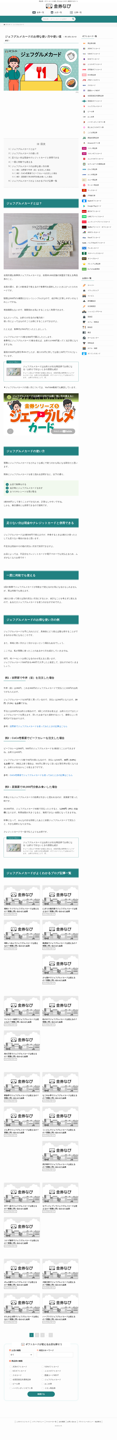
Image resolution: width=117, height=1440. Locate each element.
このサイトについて (23, 1422)
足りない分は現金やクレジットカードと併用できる (35, 157)
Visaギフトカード (94, 237)
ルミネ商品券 (92, 174)
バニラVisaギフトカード (96, 243)
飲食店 (90, 327)
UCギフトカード (19, 1371)
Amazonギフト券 (94, 143)
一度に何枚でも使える (22, 162)
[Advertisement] (41, 114)
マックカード (92, 190)
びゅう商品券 (92, 169)
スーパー (91, 285)
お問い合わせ (71, 1422)
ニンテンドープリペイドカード (99, 222)
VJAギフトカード (52, 1367)
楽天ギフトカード (94, 211)
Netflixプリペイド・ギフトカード (99, 227)
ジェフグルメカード (53, 1380)
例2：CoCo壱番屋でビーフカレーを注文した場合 (36, 173)
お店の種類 (16, 1350)
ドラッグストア (93, 290)
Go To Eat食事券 (94, 269)
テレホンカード (93, 248)
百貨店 (90, 317)
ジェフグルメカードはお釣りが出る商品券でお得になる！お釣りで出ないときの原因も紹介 (47, 367)
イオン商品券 (50, 1388)
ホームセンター (93, 338)
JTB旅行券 (91, 195)
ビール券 (16, 1384)
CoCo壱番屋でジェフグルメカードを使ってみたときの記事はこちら (41, 775)
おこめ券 (48, 1384)
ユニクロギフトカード (96, 159)
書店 (89, 332)
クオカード (17, 1375)
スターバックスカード (96, 253)
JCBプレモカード (94, 232)
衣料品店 (91, 343)
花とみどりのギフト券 (96, 127)
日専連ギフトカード (95, 69)
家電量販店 (92, 301)
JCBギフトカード (20, 1367)
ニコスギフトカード (53, 1371)
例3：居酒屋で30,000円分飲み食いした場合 (34, 177)
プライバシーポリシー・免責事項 (89, 1422)
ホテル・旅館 (92, 348)
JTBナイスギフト (94, 80)
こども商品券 (92, 132)
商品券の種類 (17, 1361)
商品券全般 (92, 43)
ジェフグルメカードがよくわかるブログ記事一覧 (34, 181)
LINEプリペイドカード (96, 216)
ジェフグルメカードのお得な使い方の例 (30, 166)
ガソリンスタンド (94, 353)
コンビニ (91, 296)
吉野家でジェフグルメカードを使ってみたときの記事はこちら (38, 726)
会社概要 (62, 1422)
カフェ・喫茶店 (93, 322)
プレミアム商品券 (94, 264)
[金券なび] (58, 6)
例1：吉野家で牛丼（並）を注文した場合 (33, 170)
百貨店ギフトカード (95, 101)
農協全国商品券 (93, 138)
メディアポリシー (38, 1422)
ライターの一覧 (51, 1422)
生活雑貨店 (92, 306)
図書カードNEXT (52, 1375)
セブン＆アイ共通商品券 (96, 164)
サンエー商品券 (93, 185)
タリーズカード (93, 258)
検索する (41, 1394)
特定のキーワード (46, 1350)
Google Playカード (94, 206)
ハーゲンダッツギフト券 (23, 1388)
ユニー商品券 (92, 180)
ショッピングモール (95, 311)
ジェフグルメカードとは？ (24, 149)
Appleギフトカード (94, 201)
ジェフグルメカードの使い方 (25, 153)
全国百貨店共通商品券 (22, 1380)
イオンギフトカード (95, 153)
